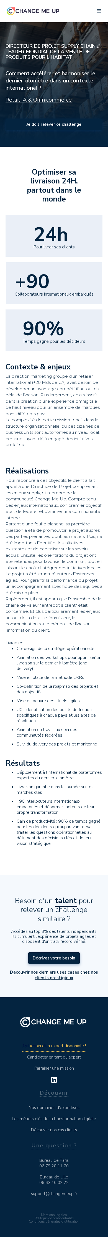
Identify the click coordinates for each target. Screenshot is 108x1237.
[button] (99, 11)
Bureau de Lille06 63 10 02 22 (54, 1179)
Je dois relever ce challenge (54, 124)
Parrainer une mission (54, 1068)
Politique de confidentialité (54, 1218)
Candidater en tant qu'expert (54, 1057)
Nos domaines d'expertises (54, 1107)
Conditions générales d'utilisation (54, 1221)
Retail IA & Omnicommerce (39, 100)
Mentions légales (54, 1214)
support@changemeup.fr (54, 1193)
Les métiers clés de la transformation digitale (54, 1119)
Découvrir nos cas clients (54, 1130)
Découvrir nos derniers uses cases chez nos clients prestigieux (54, 975)
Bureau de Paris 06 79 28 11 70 (54, 1163)
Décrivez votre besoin (54, 958)
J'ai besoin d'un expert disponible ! (54, 1046)
